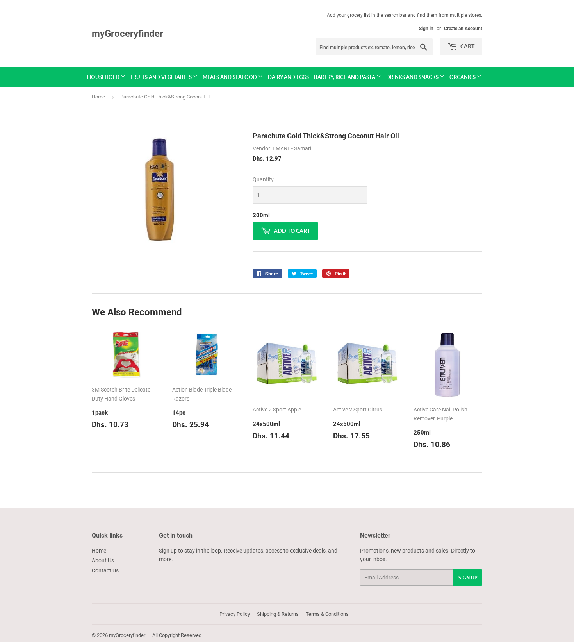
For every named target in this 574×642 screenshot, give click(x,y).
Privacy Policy (234, 614)
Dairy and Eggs (288, 77)
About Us (103, 560)
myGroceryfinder (127, 33)
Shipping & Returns (278, 614)
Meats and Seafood (230, 77)
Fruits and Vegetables (161, 77)
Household (104, 77)
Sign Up (467, 578)
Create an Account (463, 28)
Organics (463, 77)
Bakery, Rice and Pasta (345, 77)
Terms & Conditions (327, 614)
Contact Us (105, 570)
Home (98, 97)
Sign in (426, 28)
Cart (466, 46)
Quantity (263, 179)
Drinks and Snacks (413, 77)
